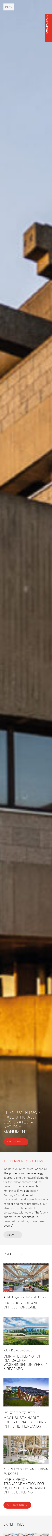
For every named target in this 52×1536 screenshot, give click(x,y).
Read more (14, 1141)
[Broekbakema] (48, 28)
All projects (15, 1505)
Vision (10, 1235)
